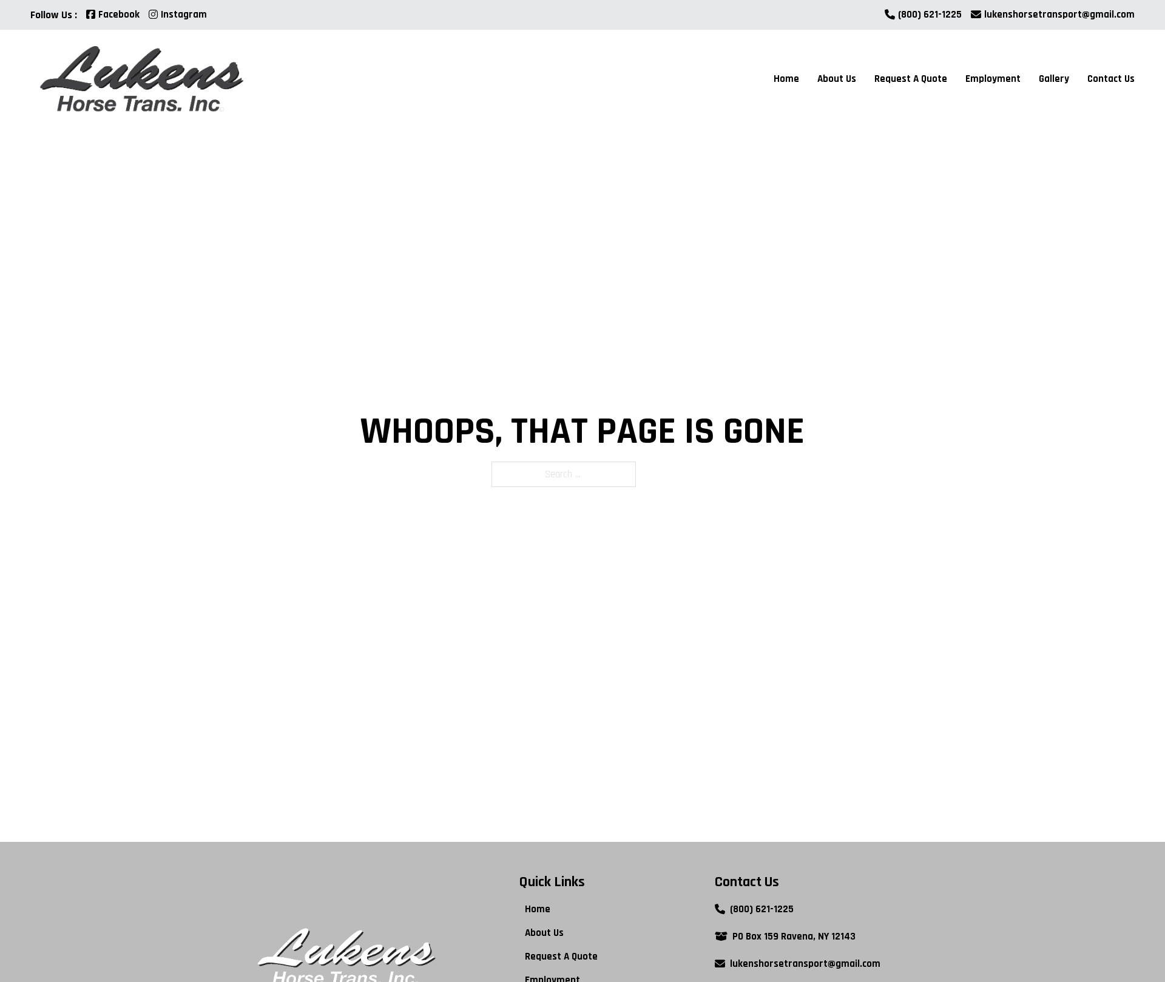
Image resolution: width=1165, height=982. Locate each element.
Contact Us (1111, 79)
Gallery (1054, 79)
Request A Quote (910, 79)
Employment (993, 79)
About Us (836, 79)
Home (786, 79)
